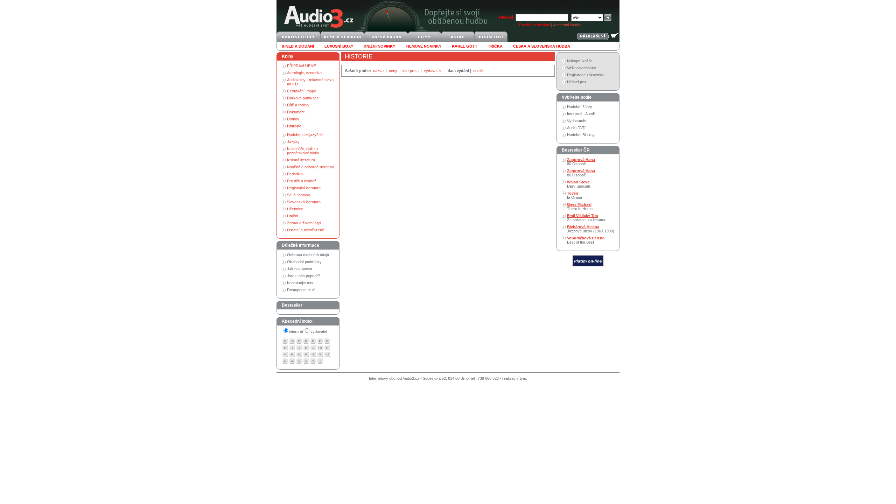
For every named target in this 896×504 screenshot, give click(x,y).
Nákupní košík (579, 61)
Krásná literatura (301, 160)
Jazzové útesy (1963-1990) (590, 229)
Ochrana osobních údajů (308, 255)
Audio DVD (576, 128)
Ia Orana (574, 195)
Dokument (295, 112)
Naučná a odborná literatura (310, 167)
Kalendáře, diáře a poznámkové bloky (303, 151)
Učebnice (295, 209)
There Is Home (580, 206)
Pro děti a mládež (301, 181)
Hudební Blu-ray (581, 135)
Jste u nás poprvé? (303, 276)
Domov (293, 119)
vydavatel (318, 331)
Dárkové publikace (303, 98)
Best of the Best (585, 240)
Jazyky (293, 142)
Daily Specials (579, 184)
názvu (379, 71)
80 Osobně (581, 162)
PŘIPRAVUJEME (301, 66)
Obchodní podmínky (304, 262)
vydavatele (433, 71)
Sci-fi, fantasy (298, 195)
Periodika (295, 174)
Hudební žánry (579, 107)
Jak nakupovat (299, 269)
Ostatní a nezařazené (305, 230)
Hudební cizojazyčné (305, 135)
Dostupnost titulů (301, 290)
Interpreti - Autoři (581, 114)
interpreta (411, 71)
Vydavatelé (576, 121)
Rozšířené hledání (534, 25)
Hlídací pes (576, 82)
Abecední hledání (567, 25)
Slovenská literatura (304, 202)
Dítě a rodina (298, 105)
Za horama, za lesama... (587, 218)
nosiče (479, 71)
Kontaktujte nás (300, 283)
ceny (393, 71)
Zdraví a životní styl (304, 223)
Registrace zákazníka (585, 75)
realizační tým (514, 378)
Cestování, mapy (301, 91)
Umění (292, 216)
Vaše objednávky (581, 68)
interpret (296, 331)
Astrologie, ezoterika (304, 73)
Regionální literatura (304, 188)
